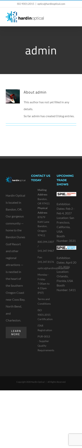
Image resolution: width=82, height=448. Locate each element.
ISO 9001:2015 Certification (44, 314)
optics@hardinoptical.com (51, 3)
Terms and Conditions (44, 301)
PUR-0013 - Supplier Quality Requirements (44, 343)
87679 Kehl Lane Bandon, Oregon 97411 (43, 226)
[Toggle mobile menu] (74, 18)
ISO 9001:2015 (25, 3)
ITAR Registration (44, 328)
